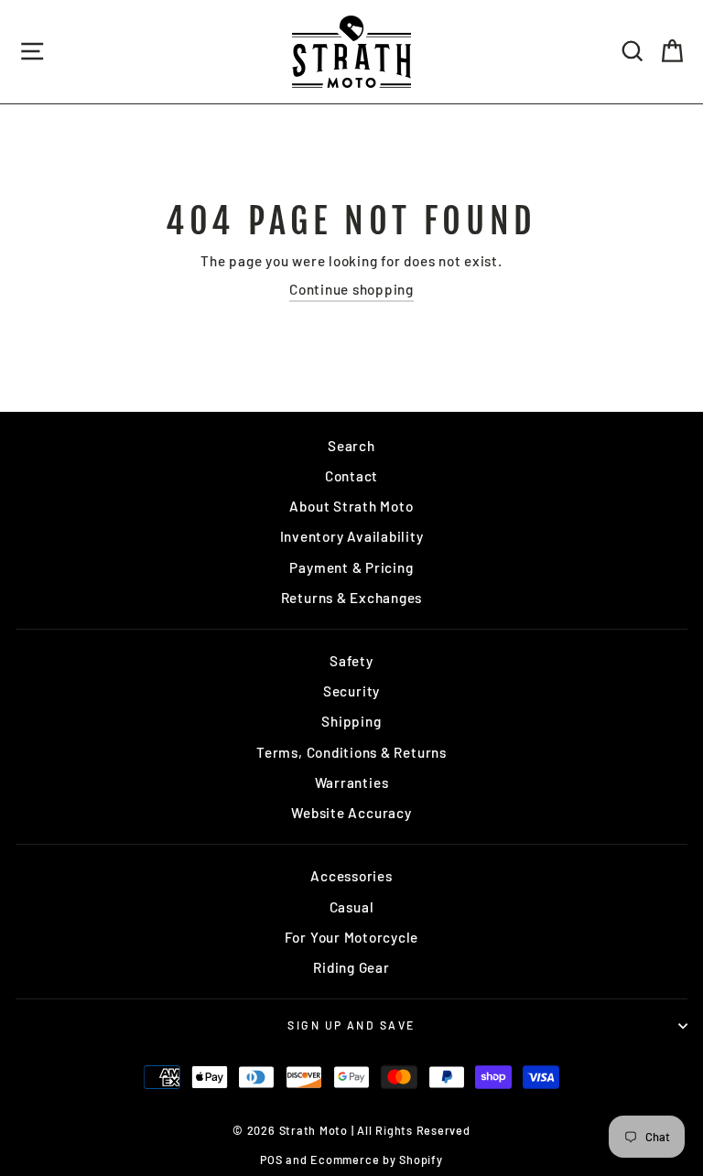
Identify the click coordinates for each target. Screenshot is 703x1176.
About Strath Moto (351, 506)
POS (271, 1159)
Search (351, 445)
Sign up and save (351, 1025)
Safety (351, 661)
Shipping (351, 721)
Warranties (352, 782)
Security (351, 691)
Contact (351, 476)
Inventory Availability (352, 536)
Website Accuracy (351, 812)
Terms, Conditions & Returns (351, 752)
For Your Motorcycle (352, 937)
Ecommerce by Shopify (376, 1159)
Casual (352, 907)
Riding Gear (351, 967)
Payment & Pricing (351, 567)
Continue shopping (351, 289)
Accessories (351, 876)
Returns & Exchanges (352, 597)
